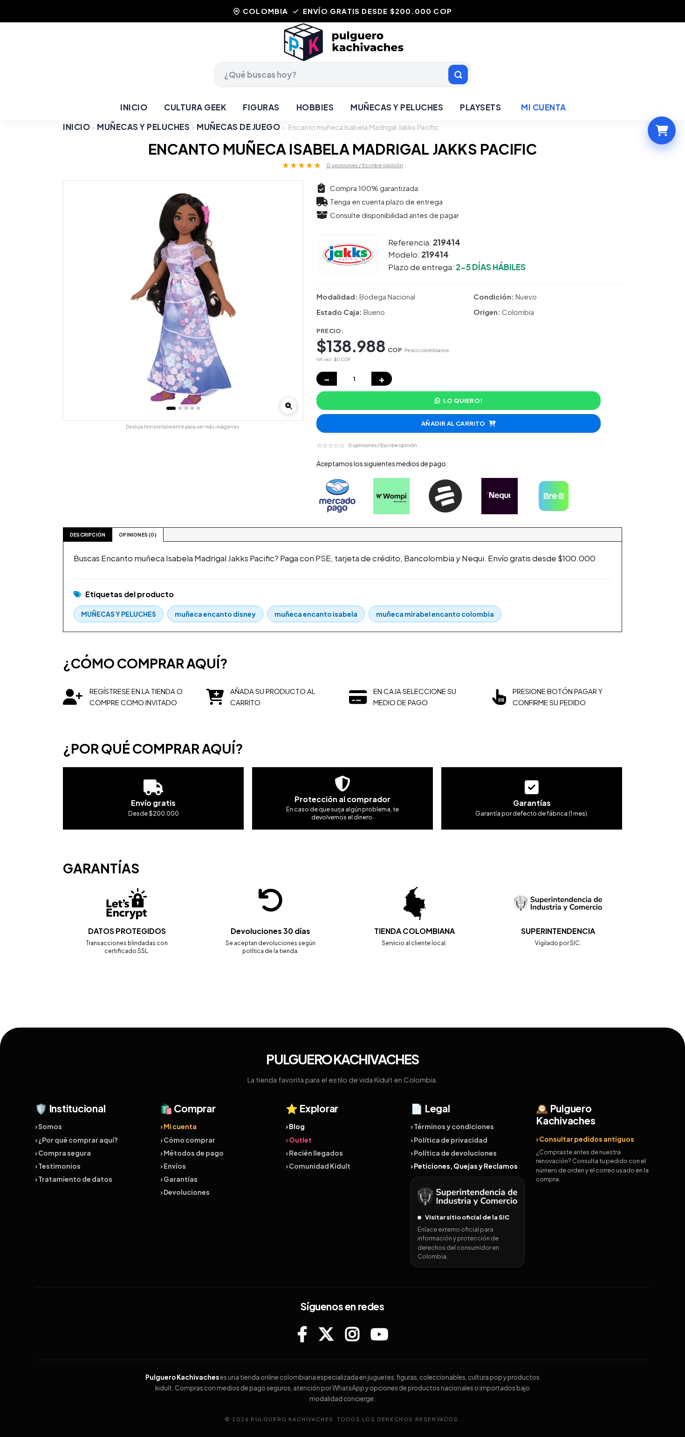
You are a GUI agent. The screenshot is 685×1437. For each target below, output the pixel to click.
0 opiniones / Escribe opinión (364, 165)
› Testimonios (58, 1166)
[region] (183, 300)
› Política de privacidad (449, 1140)
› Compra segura (63, 1153)
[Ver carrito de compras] (662, 130)
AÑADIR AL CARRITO (453, 423)
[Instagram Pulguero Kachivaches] (352, 1334)
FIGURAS (261, 107)
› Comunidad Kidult (318, 1166)
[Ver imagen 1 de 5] (171, 408)
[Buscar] (458, 74)
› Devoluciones (185, 1192)
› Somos (48, 1126)
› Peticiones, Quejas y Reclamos (464, 1166)
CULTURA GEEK (195, 107)
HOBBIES (315, 107)
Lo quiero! (462, 400)
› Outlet (299, 1140)
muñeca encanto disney (215, 614)
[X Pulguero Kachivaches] (326, 1334)
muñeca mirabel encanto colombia (435, 614)
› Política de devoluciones (454, 1153)
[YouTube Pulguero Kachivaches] (379, 1334)
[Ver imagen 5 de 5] (198, 408)
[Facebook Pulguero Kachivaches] (302, 1334)
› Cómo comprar (187, 1140)
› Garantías (179, 1179)
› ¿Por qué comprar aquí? (76, 1140)
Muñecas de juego (238, 127)
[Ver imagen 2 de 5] (180, 408)
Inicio (133, 107)
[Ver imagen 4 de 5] (192, 408)
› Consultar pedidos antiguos (585, 1139)
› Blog (295, 1126)
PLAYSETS (480, 107)
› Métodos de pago (192, 1153)
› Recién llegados (314, 1153)
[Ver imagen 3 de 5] (186, 408)
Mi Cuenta (543, 107)
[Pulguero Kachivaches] (342, 42)
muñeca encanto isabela (315, 614)
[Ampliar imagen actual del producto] (288, 406)
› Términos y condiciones (452, 1126)
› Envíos (173, 1166)
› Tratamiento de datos (73, 1179)
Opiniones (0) (138, 535)
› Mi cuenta (178, 1126)
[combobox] (342, 74)
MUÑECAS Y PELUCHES (396, 107)
